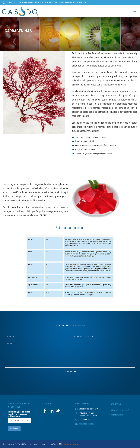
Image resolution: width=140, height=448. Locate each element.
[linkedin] (51, 411)
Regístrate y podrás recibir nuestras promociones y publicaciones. (19, 414)
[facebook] (45, 411)
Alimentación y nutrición (120, 410)
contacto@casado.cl (45, 2)
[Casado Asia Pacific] (20, 11)
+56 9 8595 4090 (27, 2)
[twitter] (58, 411)
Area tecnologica (118, 415)
